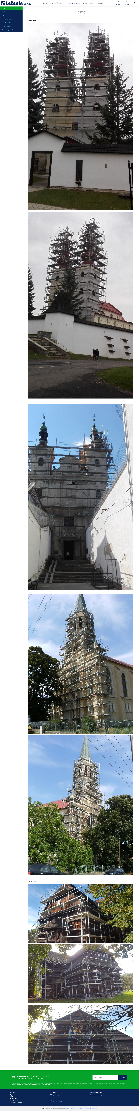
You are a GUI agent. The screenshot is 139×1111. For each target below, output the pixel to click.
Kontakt (100, 3)
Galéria (92, 3)
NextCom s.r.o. (93, 1108)
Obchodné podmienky (58, 3)
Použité (4, 12)
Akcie (3, 8)
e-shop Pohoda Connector (82, 1108)
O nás (85, 3)
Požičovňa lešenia (74, 3)
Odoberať (122, 1077)
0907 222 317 (57, 1095)
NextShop (73, 1108)
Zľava (3, 15)
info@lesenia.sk (57, 1101)
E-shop (45, 3)
